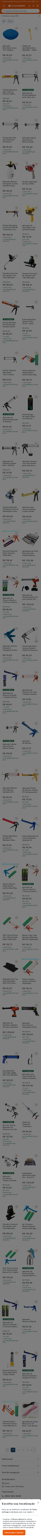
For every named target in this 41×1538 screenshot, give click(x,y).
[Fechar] (38, 1503)
